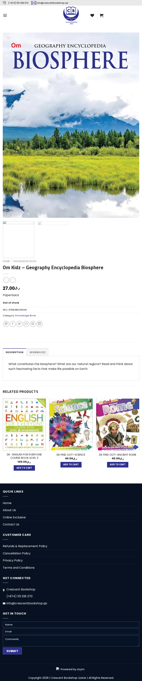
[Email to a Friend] (26, 324)
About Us (9, 510)
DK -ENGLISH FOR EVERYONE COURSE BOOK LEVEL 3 (24, 456)
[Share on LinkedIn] (39, 324)
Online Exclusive (14, 517)
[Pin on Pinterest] (33, 324)
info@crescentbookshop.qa (52, 2)
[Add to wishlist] (8, 38)
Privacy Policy (13, 560)
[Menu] (5, 15)
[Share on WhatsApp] (6, 324)
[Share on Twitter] (19, 324)
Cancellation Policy (17, 553)
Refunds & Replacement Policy (25, 546)
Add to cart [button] (24, 467)
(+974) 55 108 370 (18, 2)
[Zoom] (7, 214)
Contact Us (11, 524)
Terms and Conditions (19, 568)
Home (6, 261)
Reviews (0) (37, 352)
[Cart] (101, 15)
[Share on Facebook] (13, 324)
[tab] (14, 352)
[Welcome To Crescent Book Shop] (71, 15)
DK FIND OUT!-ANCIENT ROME (117, 455)
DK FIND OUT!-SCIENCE (71, 455)
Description (14, 352)
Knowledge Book (24, 261)
